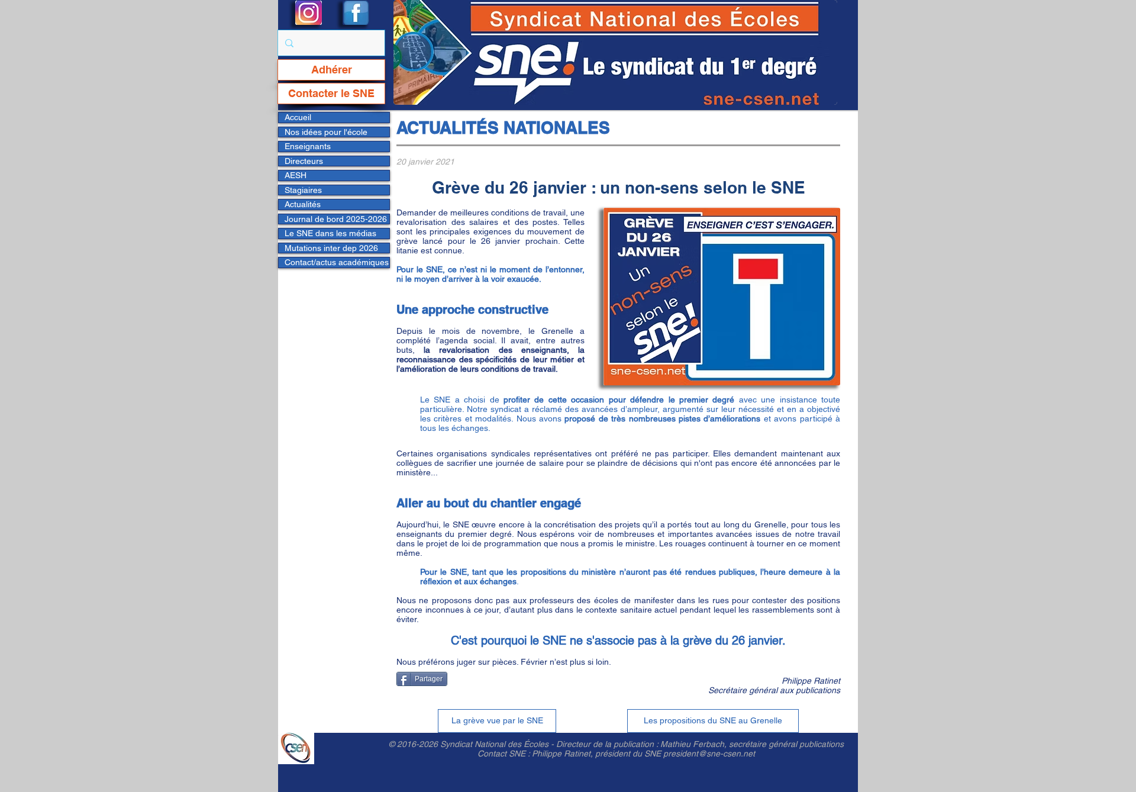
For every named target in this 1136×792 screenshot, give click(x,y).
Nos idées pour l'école (326, 132)
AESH (295, 175)
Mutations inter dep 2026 (331, 248)
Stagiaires (303, 190)
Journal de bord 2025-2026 (336, 219)
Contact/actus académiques (337, 262)
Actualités (303, 204)
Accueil (298, 117)
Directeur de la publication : (608, 744)
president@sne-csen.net (709, 753)
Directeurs (304, 161)
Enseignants (308, 146)
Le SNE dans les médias (330, 233)
